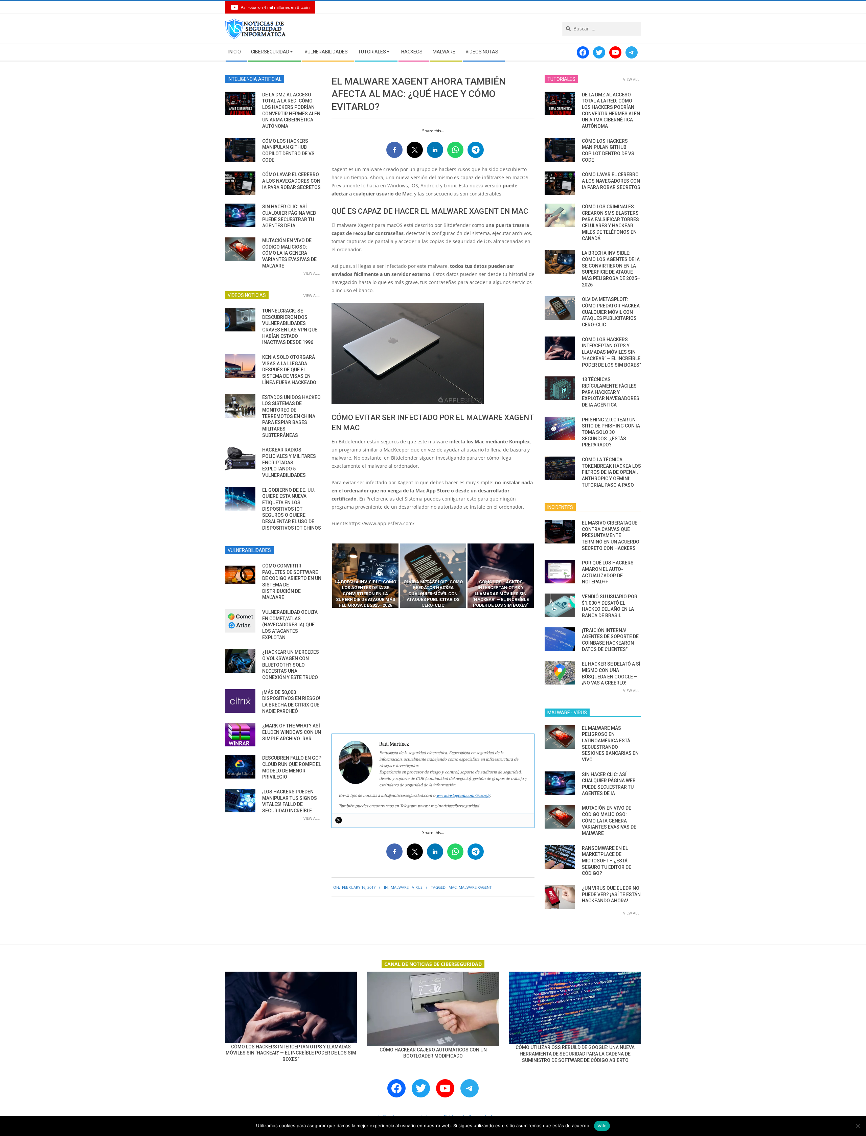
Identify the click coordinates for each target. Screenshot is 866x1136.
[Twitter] (338, 820)
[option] (365, 575)
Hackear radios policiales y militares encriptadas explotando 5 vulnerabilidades (289, 462)
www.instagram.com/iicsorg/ (463, 795)
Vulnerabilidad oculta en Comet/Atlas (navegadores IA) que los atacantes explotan (290, 624)
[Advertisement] (433, 671)
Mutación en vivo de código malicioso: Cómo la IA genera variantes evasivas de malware (289, 253)
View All (311, 273)
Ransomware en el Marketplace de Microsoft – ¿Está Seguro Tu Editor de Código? (606, 860)
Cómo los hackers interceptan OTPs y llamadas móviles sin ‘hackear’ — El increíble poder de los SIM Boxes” (611, 352)
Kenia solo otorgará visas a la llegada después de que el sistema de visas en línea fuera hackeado (289, 369)
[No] (857, 1125)
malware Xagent (475, 887)
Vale (602, 1125)
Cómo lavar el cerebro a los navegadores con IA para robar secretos (291, 181)
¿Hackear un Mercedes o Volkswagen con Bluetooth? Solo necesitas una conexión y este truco (290, 664)
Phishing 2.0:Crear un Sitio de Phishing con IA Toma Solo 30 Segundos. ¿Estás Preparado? (611, 432)
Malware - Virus (407, 887)
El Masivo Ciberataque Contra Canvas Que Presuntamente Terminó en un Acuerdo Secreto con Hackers (610, 535)
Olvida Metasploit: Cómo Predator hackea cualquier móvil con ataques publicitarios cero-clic (611, 312)
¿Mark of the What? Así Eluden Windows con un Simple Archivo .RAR (291, 732)
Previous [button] (326, 575)
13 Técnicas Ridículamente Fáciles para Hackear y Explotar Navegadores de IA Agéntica (610, 392)
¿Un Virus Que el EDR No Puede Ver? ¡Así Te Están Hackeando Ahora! (611, 894)
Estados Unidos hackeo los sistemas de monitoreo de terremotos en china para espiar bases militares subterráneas (291, 416)
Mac (453, 887)
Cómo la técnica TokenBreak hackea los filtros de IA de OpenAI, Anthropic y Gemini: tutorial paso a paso (611, 472)
